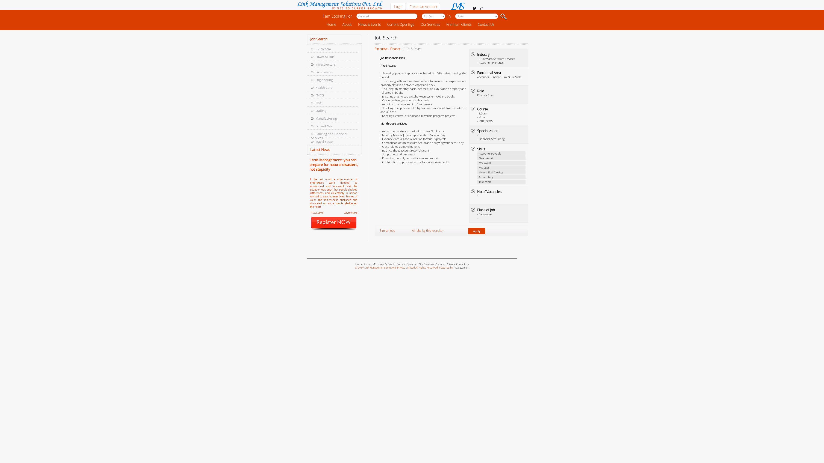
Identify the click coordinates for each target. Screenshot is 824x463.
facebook (474, 8)
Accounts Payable (490, 153)
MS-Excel (484, 168)
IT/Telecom (323, 49)
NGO (318, 103)
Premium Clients (458, 24)
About (347, 24)
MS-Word (485, 163)
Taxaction (485, 182)
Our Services (430, 24)
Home (331, 24)
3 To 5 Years (411, 49)
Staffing (320, 111)
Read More (350, 212)
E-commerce (324, 72)
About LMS (370, 264)
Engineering (324, 80)
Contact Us (486, 24)
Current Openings (400, 24)
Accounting (486, 177)
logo (339, 6)
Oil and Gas (323, 126)
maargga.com (461, 267)
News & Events (369, 24)
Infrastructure (325, 64)
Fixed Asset (486, 158)
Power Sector (324, 57)
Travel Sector (324, 142)
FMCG (319, 95)
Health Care (323, 88)
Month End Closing (491, 172)
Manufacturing (326, 118)
